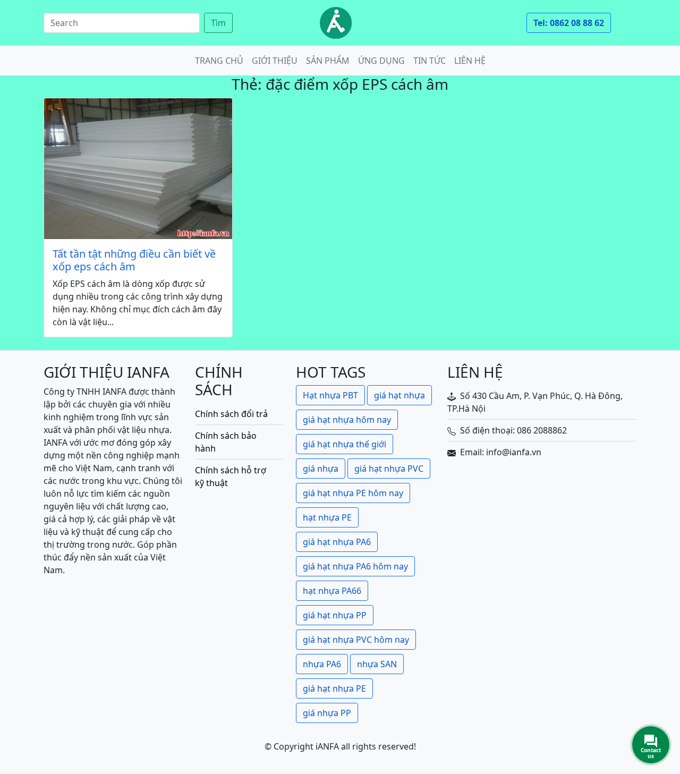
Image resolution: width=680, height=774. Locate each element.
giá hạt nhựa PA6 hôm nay (355, 566)
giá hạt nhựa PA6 (337, 542)
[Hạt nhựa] (336, 22)
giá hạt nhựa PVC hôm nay (356, 639)
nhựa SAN (377, 664)
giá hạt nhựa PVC (388, 468)
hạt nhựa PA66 (332, 591)
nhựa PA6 (322, 664)
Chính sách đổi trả (231, 414)
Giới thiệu (275, 60)
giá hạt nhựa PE (334, 688)
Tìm (218, 23)
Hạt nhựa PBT (330, 395)
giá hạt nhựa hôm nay (347, 420)
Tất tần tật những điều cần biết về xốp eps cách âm (134, 260)
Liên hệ (470, 60)
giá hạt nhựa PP (335, 615)
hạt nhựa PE (327, 517)
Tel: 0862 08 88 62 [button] (568, 23)
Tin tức (429, 60)
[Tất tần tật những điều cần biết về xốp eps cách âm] (138, 168)
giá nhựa (320, 468)
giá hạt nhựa (399, 395)
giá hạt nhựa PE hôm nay (353, 493)
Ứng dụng (381, 60)
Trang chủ (219, 60)
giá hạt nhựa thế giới (344, 444)
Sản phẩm (328, 60)
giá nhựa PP (327, 713)
